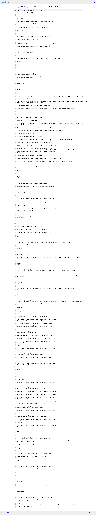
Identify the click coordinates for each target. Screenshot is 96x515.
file (42, 10)
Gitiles (8, 512)
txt (90, 512)
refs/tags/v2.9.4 (27, 7)
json (93, 512)
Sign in (93, 2)
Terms (16, 512)
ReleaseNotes (39, 7)
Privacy (12, 512)
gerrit (15, 7)
